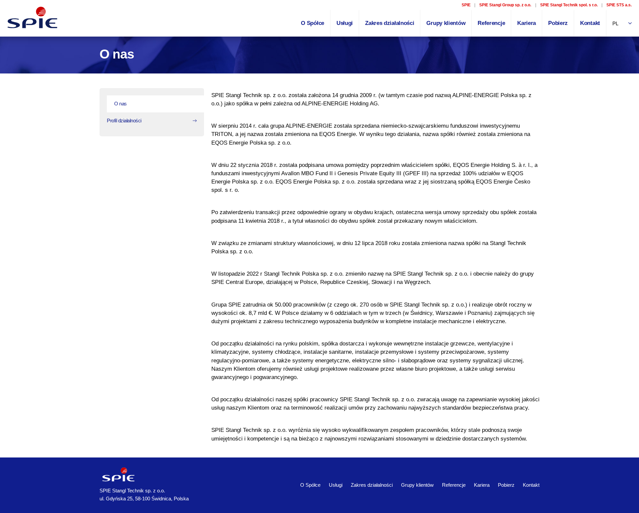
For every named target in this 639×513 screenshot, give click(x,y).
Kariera (526, 23)
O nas (120, 103)
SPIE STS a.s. (619, 5)
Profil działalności (124, 120)
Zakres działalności (389, 23)
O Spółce (312, 23)
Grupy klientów (445, 23)
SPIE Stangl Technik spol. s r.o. (569, 5)
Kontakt (590, 23)
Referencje (491, 23)
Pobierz (558, 23)
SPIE (466, 5)
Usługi (344, 23)
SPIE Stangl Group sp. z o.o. (505, 5)
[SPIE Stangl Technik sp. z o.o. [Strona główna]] (33, 17)
